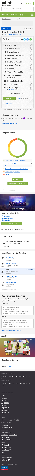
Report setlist (17, 109)
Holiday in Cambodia (15, 81)
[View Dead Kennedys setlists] (17, 200)
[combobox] (17, 8)
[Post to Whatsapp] (30, 39)
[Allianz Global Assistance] (4, 468)
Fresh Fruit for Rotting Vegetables (15, 160)
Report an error (29, 109)
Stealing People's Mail (15, 72)
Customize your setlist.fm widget (11, 330)
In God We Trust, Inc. (11, 163)
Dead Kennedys (9, 32)
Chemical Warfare (13, 49)
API (2, 452)
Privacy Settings (6, 439)
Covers (7, 175)
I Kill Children (12, 59)
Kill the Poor (11, 45)
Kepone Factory (13, 52)
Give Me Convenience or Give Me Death (16, 169)
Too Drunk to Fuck (14, 84)
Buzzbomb (11, 69)
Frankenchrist (9, 166)
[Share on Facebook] (27, 39)
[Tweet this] (24, 39)
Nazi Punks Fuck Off (14, 62)
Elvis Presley (11, 89)
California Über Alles (14, 65)
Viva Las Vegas (13, 88)
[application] (17, 347)
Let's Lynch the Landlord (16, 55)
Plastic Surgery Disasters (12, 172)
